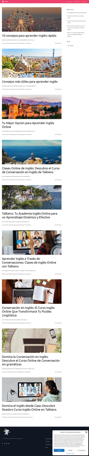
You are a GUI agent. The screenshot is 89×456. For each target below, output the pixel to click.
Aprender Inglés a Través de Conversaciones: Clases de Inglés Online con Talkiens (29, 262)
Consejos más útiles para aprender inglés (30, 81)
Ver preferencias (81, 450)
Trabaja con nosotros (50, 444)
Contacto (48, 441)
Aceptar (59, 450)
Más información (58, 43)
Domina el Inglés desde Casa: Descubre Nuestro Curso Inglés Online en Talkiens (29, 407)
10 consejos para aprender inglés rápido (29, 35)
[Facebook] (2, 443)
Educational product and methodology (16, 43)
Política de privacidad (70, 453)
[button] (86, 432)
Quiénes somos (49, 438)
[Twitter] (4, 443)
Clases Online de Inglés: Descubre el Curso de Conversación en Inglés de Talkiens (31, 170)
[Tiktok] (8, 443)
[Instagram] (6, 443)
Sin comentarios (28, 43)
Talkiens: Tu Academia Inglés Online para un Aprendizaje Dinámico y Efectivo (29, 215)
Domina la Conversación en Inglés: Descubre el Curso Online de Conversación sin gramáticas (31, 360)
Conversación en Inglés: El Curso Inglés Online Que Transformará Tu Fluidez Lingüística (28, 311)
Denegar (70, 450)
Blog (47, 447)
